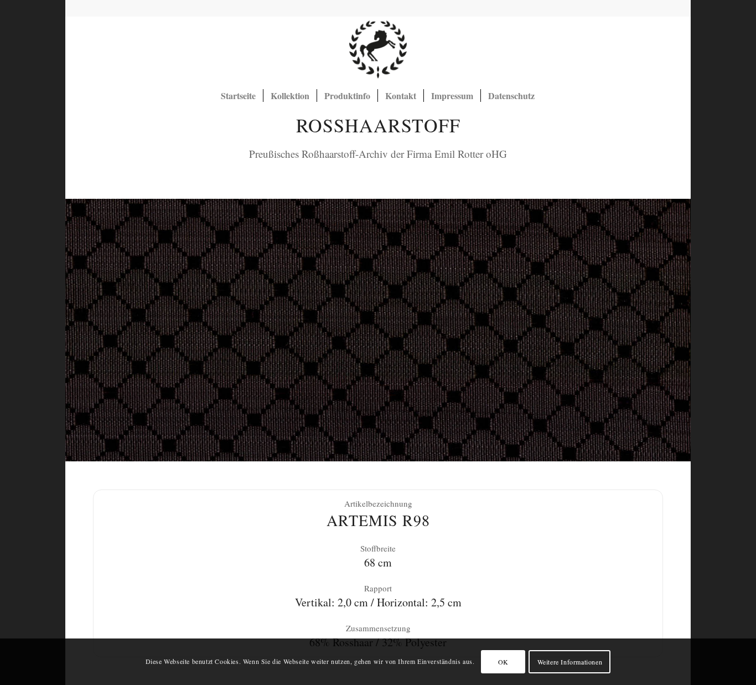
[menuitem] (238, 96)
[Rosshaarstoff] (378, 49)
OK (503, 661)
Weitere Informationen (570, 661)
